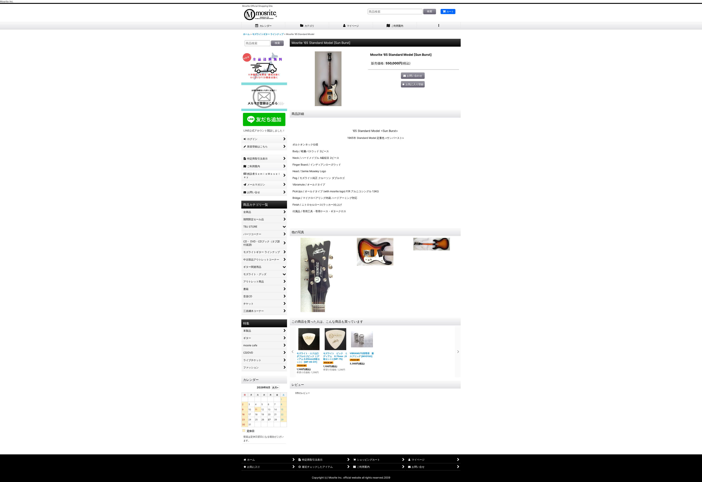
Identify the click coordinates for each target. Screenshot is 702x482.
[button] (439, 26)
